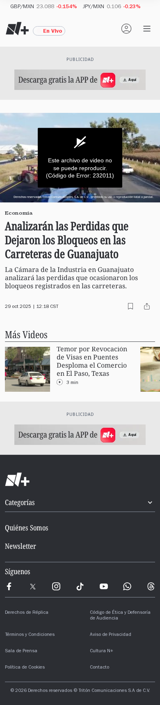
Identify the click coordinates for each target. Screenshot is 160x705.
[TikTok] (80, 586)
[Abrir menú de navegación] (147, 29)
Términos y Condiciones (30, 635)
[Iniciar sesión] (126, 28)
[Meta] (9, 586)
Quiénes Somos (26, 527)
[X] (33, 586)
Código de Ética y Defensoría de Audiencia (120, 616)
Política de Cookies (25, 667)
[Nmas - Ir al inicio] (17, 29)
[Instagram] (56, 586)
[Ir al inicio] (80, 479)
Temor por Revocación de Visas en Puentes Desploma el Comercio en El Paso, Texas (92, 361)
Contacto (99, 667)
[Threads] (151, 586)
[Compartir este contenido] (147, 306)
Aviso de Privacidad (110, 635)
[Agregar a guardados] (130, 306)
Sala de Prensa (21, 651)
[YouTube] (104, 586)
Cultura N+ (101, 651)
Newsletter (20, 546)
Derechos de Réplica (26, 613)
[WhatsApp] (127, 586)
